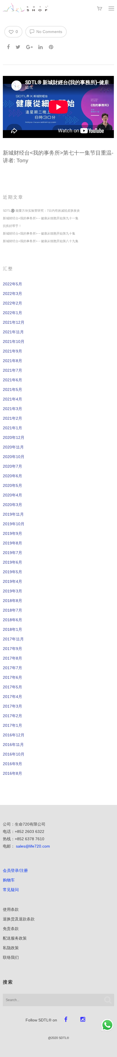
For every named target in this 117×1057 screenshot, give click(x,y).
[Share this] (8, 46)
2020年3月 (12, 504)
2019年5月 (12, 572)
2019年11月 (13, 514)
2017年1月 (12, 725)
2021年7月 (12, 370)
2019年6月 (12, 562)
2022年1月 (12, 312)
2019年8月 (12, 543)
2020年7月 (12, 466)
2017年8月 (12, 658)
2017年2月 (12, 716)
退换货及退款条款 (19, 919)
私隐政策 (11, 948)
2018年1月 (12, 629)
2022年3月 (12, 293)
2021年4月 (12, 399)
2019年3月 (12, 591)
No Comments (48, 31)
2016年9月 (12, 763)
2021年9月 (12, 351)
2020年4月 (12, 495)
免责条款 (11, 928)
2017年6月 (12, 677)
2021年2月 (12, 418)
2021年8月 (12, 360)
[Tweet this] (18, 46)
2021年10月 (13, 341)
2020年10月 (13, 456)
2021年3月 (12, 408)
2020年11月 (13, 447)
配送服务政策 (15, 938)
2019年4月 (12, 581)
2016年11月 (13, 744)
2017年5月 (12, 687)
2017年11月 (13, 639)
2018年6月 (12, 620)
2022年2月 (12, 303)
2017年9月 (12, 648)
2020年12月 (13, 437)
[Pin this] (51, 46)
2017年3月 (12, 706)
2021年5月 (12, 389)
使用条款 (11, 909)
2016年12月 (13, 735)
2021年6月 (12, 380)
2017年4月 (12, 696)
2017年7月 (12, 668)
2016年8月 (12, 773)
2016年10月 (13, 754)
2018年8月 (12, 600)
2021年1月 (12, 428)
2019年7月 (12, 552)
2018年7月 (12, 610)
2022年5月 (12, 284)
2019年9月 (12, 533)
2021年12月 (13, 322)
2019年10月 (13, 524)
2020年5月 (12, 485)
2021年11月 (13, 332)
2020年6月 (12, 476)
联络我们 (11, 957)
